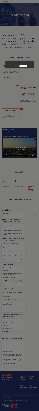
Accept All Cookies (23, 65)
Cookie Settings (15, 65)
